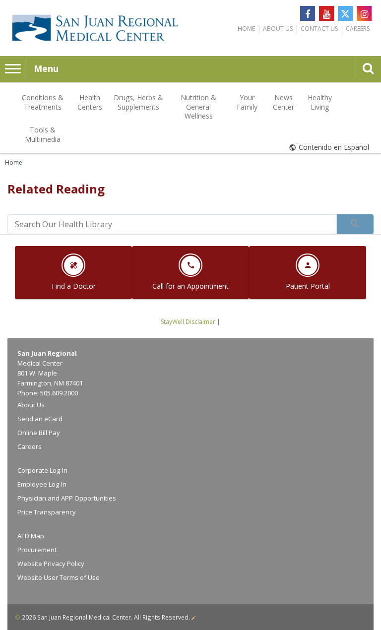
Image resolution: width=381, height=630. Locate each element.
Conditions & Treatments (43, 102)
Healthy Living (320, 102)
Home (246, 28)
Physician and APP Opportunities (66, 498)
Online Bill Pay (38, 432)
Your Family (247, 102)
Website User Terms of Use (58, 577)
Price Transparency (46, 511)
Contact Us (319, 28)
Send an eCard (40, 418)
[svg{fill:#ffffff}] (345, 13)
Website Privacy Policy (50, 563)
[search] (172, 224)
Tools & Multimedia (43, 134)
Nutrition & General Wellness (198, 106)
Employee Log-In (41, 484)
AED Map (30, 535)
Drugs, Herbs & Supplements (138, 102)
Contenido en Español (334, 147)
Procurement (37, 549)
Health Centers (89, 102)
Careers (358, 28)
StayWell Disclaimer (188, 321)
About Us (278, 28)
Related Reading (56, 189)
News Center (283, 102)
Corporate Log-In (42, 470)
